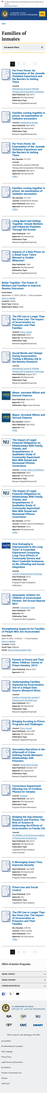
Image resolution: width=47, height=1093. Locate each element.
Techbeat (23, 796)
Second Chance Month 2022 (19, 650)
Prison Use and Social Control (25, 889)
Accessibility (6, 1041)
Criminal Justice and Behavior (32, 470)
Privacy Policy (6, 1057)
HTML (14, 176)
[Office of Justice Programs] (5, 14)
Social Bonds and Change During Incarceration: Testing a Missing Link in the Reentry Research (27, 357)
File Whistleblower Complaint (12, 1046)
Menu (42, 14)
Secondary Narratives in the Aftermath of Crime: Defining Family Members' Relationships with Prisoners (28, 755)
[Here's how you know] (23, 4)
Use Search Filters (11, 47)
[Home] (23, 14)
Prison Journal (26, 332)
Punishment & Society (29, 123)
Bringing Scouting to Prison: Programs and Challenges (28, 723)
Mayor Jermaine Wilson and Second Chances (28, 394)
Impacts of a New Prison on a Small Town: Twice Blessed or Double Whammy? (28, 256)
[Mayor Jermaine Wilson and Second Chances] (6, 396)
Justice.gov (5, 1083)
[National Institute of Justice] (38, 1018)
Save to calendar (8, 298)
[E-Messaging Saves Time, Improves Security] (6, 871)
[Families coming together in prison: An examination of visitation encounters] (6, 122)
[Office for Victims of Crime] (23, 1026)
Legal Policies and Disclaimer (12, 1062)
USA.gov (4, 1078)
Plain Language (6, 1052)
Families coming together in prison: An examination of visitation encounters (28, 115)
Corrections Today (27, 608)
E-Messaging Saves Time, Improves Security (27, 864)
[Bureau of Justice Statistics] (23, 1019)
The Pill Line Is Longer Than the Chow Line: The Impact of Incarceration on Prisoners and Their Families (28, 322)
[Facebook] (4, 994)
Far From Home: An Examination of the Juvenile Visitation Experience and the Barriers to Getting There (28, 76)
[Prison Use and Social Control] (6, 896)
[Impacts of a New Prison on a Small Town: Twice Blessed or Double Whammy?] (6, 261)
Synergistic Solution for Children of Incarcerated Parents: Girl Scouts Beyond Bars (28, 599)
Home (3, 23)
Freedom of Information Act (11, 1073)
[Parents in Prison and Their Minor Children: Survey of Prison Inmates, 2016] (6, 669)
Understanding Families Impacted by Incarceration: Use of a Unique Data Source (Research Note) (28, 686)
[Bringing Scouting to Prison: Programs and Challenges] (6, 730)
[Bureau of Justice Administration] (9, 1018)
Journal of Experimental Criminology (27, 574)
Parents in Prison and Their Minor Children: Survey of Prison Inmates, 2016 (28, 662)
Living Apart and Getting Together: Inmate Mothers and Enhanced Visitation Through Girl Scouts (27, 225)
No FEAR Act (6, 1068)
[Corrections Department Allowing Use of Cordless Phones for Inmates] (6, 795)
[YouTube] (18, 994)
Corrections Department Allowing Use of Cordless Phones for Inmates (27, 788)
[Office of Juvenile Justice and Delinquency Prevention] (9, 1027)
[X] (11, 994)
